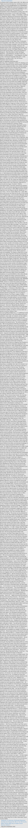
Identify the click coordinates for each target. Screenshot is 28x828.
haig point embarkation (6, 1)
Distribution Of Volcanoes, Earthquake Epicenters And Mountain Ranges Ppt (13, 821)
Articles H (8, 825)
